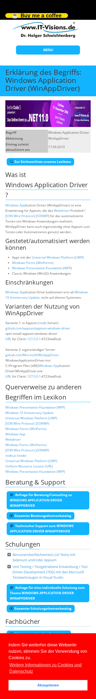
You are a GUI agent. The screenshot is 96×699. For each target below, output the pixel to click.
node (42, 323)
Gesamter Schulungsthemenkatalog (42, 608)
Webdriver (61, 210)
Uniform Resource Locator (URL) (29, 466)
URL (8, 339)
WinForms (44, 262)
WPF (67, 268)
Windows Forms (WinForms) (26, 429)
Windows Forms (23, 262)
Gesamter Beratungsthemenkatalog (42, 515)
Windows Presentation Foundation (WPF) (35, 407)
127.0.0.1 (34, 339)
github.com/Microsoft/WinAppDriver (32, 355)
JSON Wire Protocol (19, 216)
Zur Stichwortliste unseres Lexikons (42, 161)
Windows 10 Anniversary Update (29, 412)
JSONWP (42, 216)
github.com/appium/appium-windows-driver (37, 328)
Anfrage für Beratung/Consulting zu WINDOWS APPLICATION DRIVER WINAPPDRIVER (41, 500)
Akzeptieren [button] (48, 685)
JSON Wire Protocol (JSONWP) (27, 423)
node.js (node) (15, 455)
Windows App (15, 205)
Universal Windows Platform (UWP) (31, 418)
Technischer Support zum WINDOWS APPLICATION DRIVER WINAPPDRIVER (42, 528)
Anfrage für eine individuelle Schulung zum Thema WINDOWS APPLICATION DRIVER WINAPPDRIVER (47, 593)
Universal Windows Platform (53, 257)
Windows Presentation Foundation (37, 268)
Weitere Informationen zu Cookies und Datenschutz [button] (45, 668)
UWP (79, 257)
